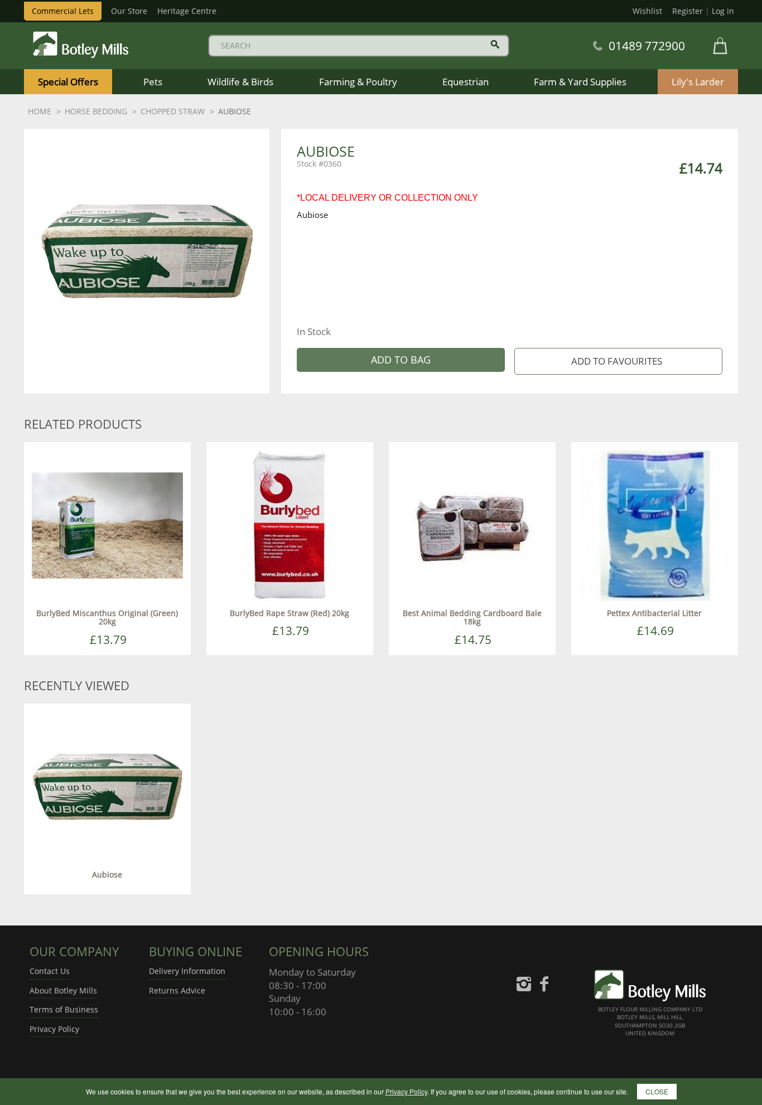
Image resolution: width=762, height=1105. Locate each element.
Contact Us (50, 971)
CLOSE (656, 1091)
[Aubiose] (107, 786)
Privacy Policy (54, 1029)
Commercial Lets (63, 11)
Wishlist (647, 11)
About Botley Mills (63, 990)
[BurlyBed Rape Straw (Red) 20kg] (289, 524)
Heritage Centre (186, 11)
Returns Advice (177, 990)
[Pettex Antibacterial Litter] (654, 524)
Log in (723, 11)
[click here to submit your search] (495, 44)
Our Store (129, 11)
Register (687, 11)
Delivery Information (187, 971)
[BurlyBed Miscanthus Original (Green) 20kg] (107, 524)
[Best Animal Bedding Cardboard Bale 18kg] (472, 524)
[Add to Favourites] (618, 361)
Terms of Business (64, 1009)
